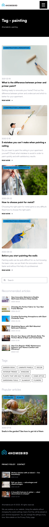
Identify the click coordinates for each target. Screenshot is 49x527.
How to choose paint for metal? (18, 202)
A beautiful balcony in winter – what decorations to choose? (25, 493)
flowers (37, 380)
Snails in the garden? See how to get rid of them (22, 431)
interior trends (10, 372)
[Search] (4, 280)
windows (25, 372)
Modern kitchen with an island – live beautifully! (25, 473)
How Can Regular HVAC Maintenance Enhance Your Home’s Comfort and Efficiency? (26, 347)
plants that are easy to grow (16, 376)
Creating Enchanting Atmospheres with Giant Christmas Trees (28, 317)
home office (39, 376)
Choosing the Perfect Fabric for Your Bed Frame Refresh (27, 307)
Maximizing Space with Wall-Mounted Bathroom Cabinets (25, 327)
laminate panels (26, 367)
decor (39, 367)
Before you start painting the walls (19, 255)
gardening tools (10, 380)
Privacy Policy (25, 517)
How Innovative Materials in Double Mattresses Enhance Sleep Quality (25, 298)
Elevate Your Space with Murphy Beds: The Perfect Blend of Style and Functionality (28, 336)
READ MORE (6, 100)
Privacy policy (8, 464)
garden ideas (9, 367)
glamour (26, 380)
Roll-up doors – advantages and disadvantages (24, 483)
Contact (21, 464)
